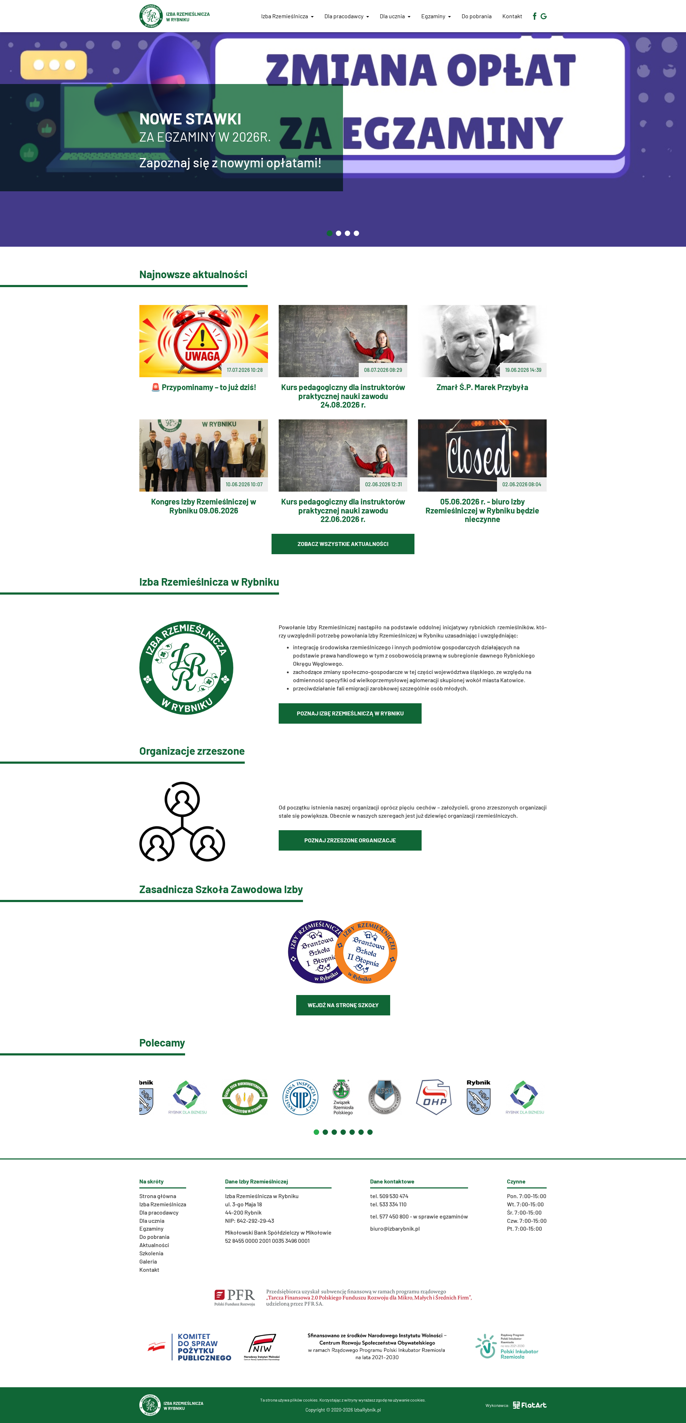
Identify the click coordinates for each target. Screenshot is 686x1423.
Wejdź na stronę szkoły (343, 1004)
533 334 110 (393, 1204)
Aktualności (154, 1244)
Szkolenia (151, 1253)
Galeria (148, 1261)
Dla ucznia (393, 16)
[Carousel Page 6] (361, 1132)
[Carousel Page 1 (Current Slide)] (316, 1132)
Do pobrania (477, 16)
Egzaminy (433, 16)
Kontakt (512, 16)
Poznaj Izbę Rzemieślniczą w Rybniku (350, 713)
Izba (284, 16)
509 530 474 (393, 1195)
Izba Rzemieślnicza (162, 1204)
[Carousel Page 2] (325, 1132)
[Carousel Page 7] (370, 1132)
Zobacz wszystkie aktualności (343, 543)
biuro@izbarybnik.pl (395, 1228)
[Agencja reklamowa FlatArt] (530, 1405)
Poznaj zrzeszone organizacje (350, 840)
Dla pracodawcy (344, 16)
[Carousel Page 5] (352, 1132)
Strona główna (157, 1195)
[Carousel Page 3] (334, 1132)
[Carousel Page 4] (343, 1132)
